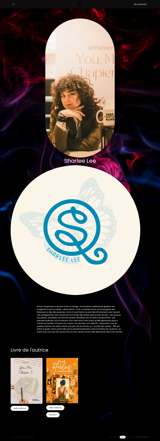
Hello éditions (20, 408)
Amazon (53, 414)
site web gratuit (142, 437)
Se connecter (140, 4)
